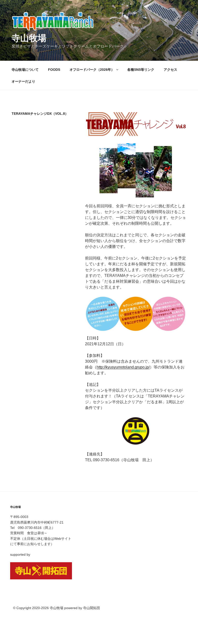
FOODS (54, 70)
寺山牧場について (25, 70)
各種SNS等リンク (140, 70)
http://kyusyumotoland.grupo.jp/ (123, 367)
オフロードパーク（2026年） (92, 70)
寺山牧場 (29, 38)
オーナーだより (23, 81)
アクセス (170, 70)
